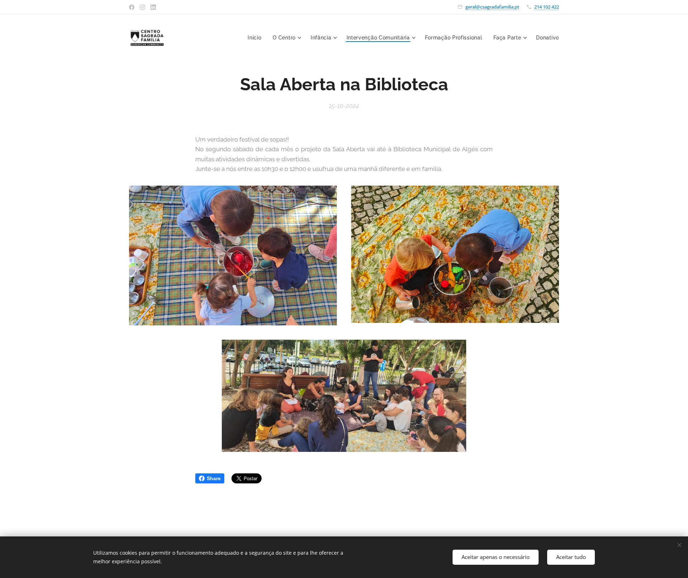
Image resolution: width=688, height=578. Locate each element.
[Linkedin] (153, 7)
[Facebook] (131, 7)
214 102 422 (546, 7)
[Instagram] (142, 7)
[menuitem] (256, 38)
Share (214, 478)
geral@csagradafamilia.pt (492, 7)
